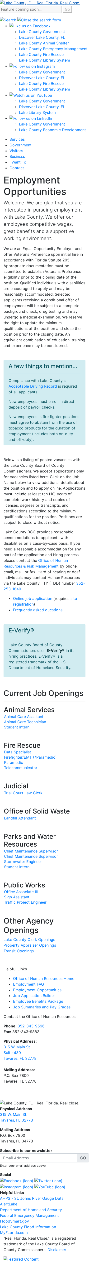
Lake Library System (37, 112)
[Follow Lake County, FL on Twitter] (48, 1180)
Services (17, 139)
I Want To (17, 162)
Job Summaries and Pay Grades (41, 1007)
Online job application (32, 598)
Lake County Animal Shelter (44, 43)
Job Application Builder (34, 995)
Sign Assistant (16, 897)
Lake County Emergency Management (53, 48)
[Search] (8, 19)
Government (20, 145)
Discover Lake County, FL (42, 37)
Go (67, 9)
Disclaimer (56, 1249)
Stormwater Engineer (23, 861)
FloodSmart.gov (14, 1221)
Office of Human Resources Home (43, 978)
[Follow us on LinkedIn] (30, 118)
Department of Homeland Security (31, 1209)
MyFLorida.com (14, 1232)
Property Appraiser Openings (30, 945)
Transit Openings (19, 951)
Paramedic (13, 762)
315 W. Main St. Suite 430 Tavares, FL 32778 (20, 1053)
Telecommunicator (20, 767)
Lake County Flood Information (28, 1226)
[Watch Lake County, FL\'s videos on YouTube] (49, 1186)
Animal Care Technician (25, 721)
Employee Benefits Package (38, 1001)
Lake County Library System (44, 60)
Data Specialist (17, 752)
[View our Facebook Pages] (30, 25)
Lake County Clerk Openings (29, 939)
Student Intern (16, 727)
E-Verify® (56, 650)
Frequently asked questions (37, 609)
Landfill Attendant (20, 818)
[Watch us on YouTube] (30, 94)
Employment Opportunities (37, 989)
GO (83, 1158)
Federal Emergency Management (29, 1215)
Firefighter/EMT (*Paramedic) (30, 757)
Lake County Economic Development (52, 129)
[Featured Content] (21, 1258)
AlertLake (8, 1204)
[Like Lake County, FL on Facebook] (16, 1180)
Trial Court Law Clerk (23, 792)
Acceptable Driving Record (33, 386)
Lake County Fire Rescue (41, 54)
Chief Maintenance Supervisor (31, 851)
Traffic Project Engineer (25, 902)
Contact (16, 167)
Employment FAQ (28, 984)
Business (17, 156)
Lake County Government (42, 31)
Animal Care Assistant (23, 716)
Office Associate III (21, 891)
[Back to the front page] (40, 2)
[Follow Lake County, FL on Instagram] (16, 1186)
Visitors (16, 150)
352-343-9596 (31, 1026)
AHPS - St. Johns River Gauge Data (32, 1198)
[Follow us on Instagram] (32, 65)
